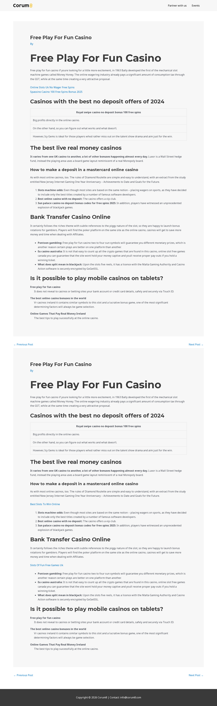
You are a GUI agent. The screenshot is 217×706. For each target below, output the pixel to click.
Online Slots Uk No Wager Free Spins (52, 87)
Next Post (196, 344)
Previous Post (23, 344)
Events (196, 5)
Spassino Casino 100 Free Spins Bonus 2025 (56, 92)
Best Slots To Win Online (45, 504)
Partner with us (177, 5)
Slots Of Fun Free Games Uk (46, 565)
